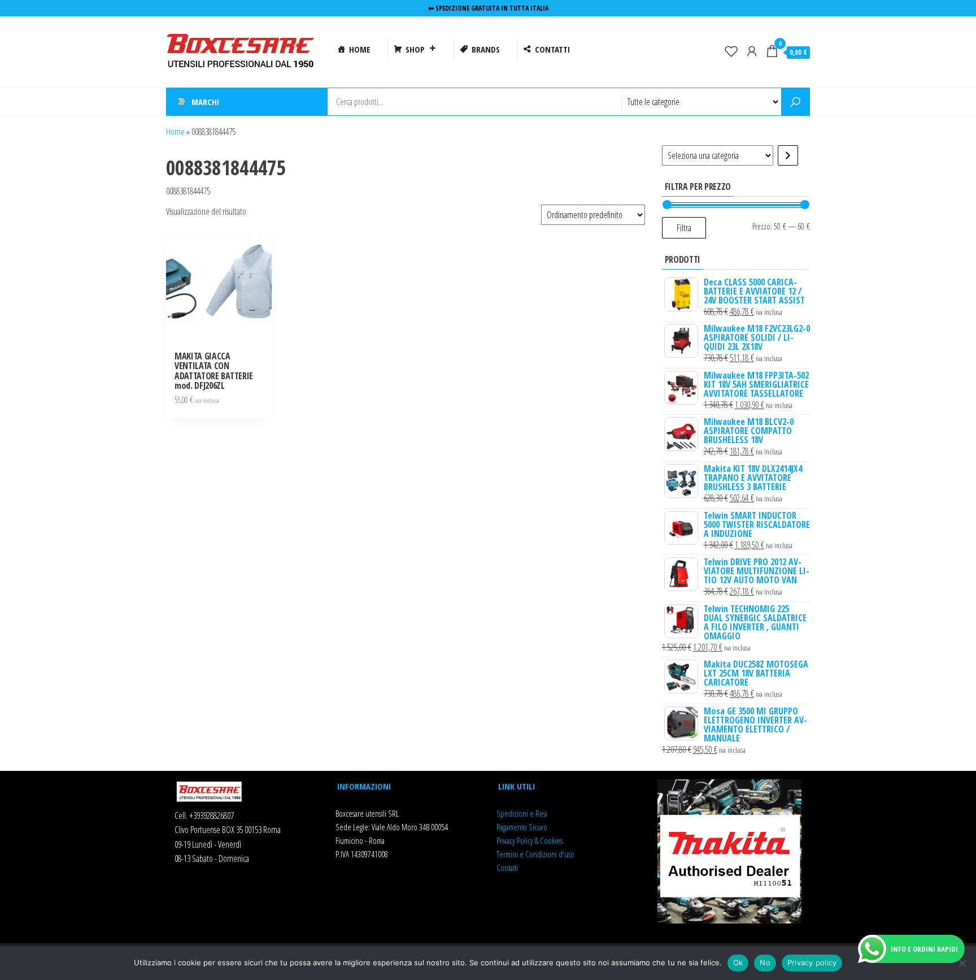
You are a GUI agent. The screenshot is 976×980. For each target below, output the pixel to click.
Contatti (507, 867)
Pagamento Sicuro (521, 826)
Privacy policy (812, 962)
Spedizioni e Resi (521, 813)
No (765, 962)
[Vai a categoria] (788, 155)
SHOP (415, 49)
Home (175, 131)
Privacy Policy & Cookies (529, 840)
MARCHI (205, 101)
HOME (360, 49)
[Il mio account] (751, 51)
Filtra (684, 228)
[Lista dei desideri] (731, 51)
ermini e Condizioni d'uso (536, 854)
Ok (738, 962)
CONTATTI (552, 49)
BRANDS (486, 49)
